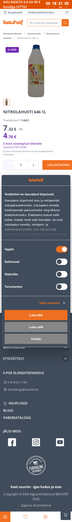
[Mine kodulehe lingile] (13, 23)
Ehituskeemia (53, 33)
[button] (6, 102)
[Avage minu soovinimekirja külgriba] (25, 517)
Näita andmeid (49, 303)
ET (67, 12)
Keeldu (36, 338)
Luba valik (36, 327)
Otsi (65, 22)
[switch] (61, 261)
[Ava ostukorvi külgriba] (65, 515)
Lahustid (7, 38)
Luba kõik (36, 315)
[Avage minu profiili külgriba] (45, 517)
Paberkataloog (17, 418)
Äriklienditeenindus (41, 12)
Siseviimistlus (34, 33)
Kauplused (15, 12)
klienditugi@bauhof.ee (23, 389)
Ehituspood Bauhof (12, 33)
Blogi (8, 410)
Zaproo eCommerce (36, 505)
